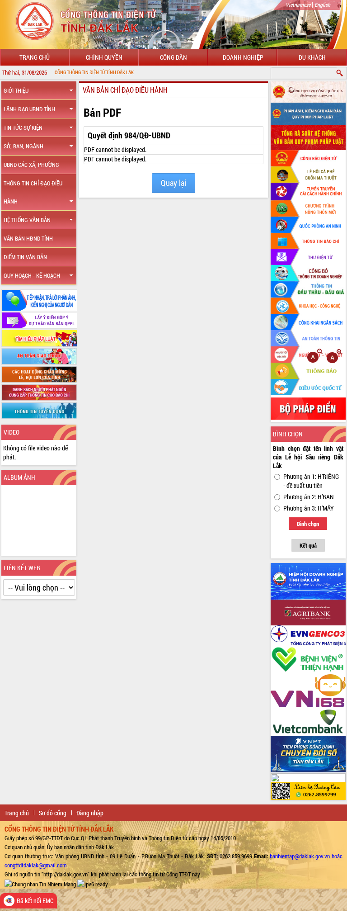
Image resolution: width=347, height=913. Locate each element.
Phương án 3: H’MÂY (308, 508)
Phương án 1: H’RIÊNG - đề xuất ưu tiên (311, 481)
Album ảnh (19, 477)
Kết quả (308, 545)
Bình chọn (308, 524)
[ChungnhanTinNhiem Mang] (40, 883)
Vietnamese (298, 4)
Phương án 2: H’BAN (308, 496)
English (322, 4)
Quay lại (173, 183)
